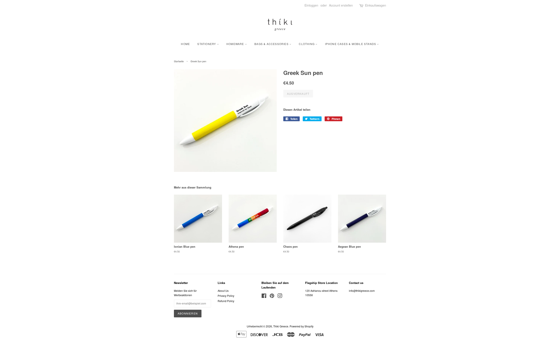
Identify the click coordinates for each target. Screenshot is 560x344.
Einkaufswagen (375, 5)
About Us (223, 290)
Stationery (207, 44)
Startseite (179, 61)
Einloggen (311, 5)
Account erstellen (341, 5)
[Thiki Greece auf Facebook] (263, 296)
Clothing (307, 44)
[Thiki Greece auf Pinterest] (272, 296)
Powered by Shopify (301, 326)
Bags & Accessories (271, 44)
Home (185, 44)
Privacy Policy (226, 295)
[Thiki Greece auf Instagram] (279, 296)
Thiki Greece (280, 326)
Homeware (235, 44)
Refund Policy (226, 301)
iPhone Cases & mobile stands (351, 44)
